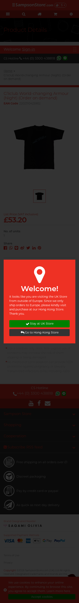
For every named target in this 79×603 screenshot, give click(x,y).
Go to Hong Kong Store (42, 332)
